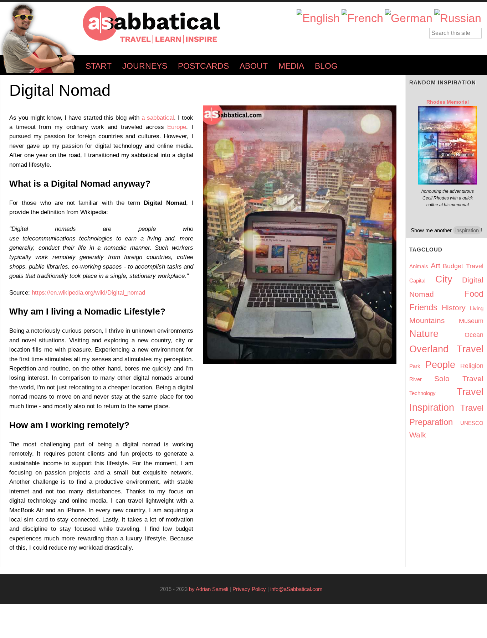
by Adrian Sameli (208, 589)
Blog (326, 66)
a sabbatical (158, 117)
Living (476, 308)
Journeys (144, 66)
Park (414, 366)
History (454, 308)
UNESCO (471, 423)
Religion (471, 365)
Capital (417, 280)
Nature (424, 333)
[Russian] (457, 18)
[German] (408, 18)
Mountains (427, 320)
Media (291, 66)
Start (99, 66)
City (443, 279)
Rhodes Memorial (447, 102)
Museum (471, 321)
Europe (176, 127)
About (254, 66)
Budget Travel (463, 266)
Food (473, 294)
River (415, 379)
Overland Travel (446, 349)
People (440, 364)
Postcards (203, 66)
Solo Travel (458, 378)
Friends (423, 307)
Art (435, 265)
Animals (418, 266)
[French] (362, 18)
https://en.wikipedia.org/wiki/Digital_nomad (90, 292)
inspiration (467, 230)
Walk (417, 435)
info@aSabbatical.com (298, 589)
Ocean (474, 334)
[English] (318, 18)
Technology (422, 393)
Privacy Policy (249, 589)
